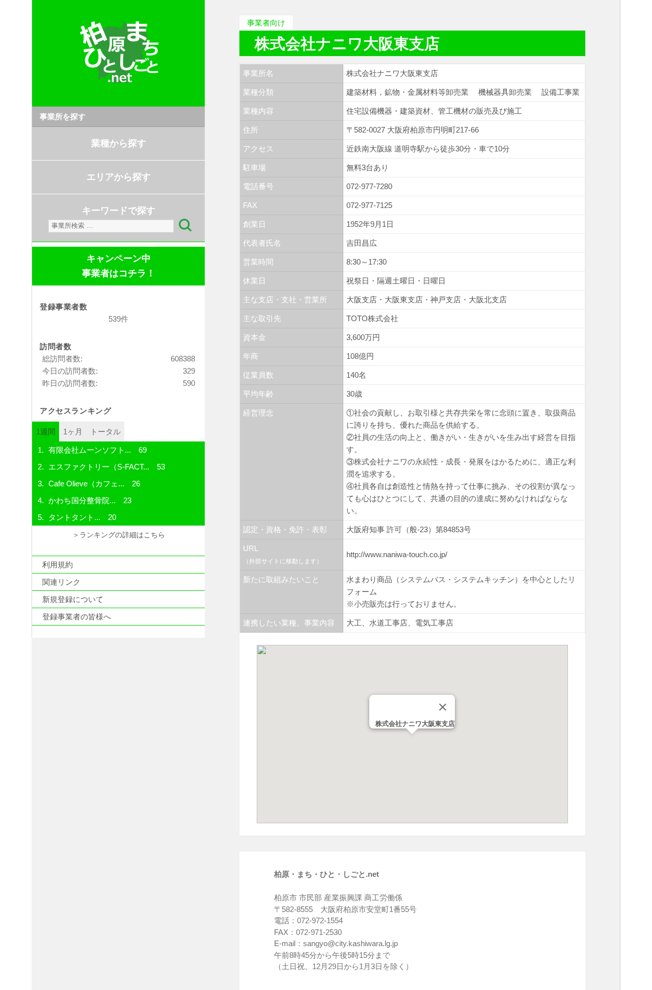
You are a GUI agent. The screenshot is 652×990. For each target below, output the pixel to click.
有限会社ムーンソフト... (89, 450)
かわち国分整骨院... (82, 500)
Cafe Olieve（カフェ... (86, 483)
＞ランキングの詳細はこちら (118, 535)
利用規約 (57, 564)
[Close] (442, 707)
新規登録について (72, 599)
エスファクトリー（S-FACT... (98, 466)
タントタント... (74, 517)
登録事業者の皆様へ (76, 616)
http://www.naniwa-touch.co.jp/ (396, 554)
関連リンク (61, 582)
